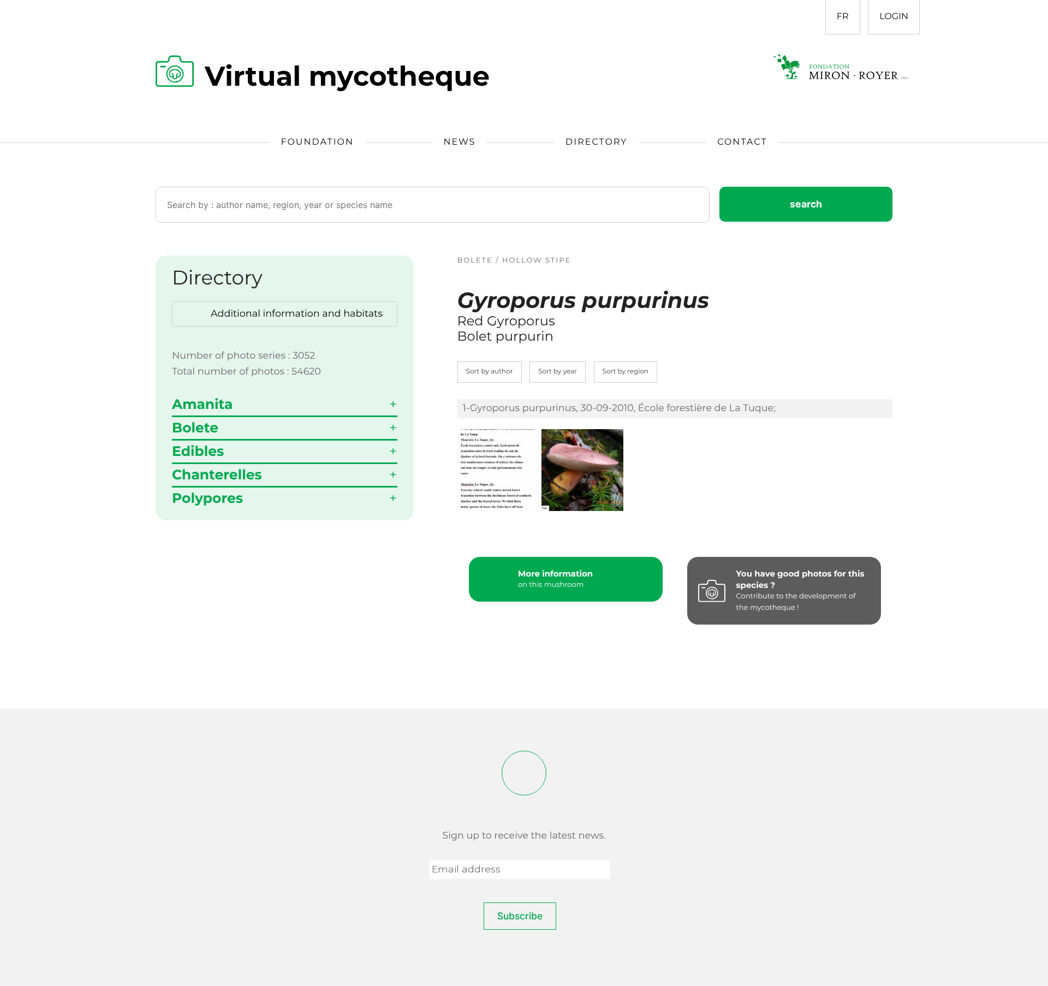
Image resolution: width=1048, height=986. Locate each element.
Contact (742, 142)
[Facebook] (524, 773)
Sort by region (626, 371)
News (460, 142)
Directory (596, 142)
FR (843, 16)
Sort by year (557, 371)
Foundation (317, 142)
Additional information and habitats (297, 313)
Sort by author (489, 371)
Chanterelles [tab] (217, 475)
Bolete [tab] (195, 428)
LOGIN (893, 16)
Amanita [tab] (202, 404)
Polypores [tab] (207, 498)
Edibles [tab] (198, 451)
